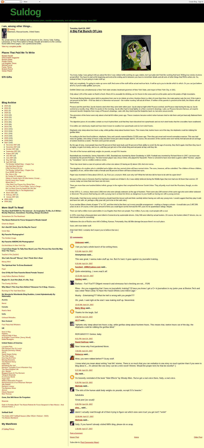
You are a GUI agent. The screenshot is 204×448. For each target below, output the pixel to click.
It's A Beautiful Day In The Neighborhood (19, 190)
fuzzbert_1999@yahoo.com (88, 267)
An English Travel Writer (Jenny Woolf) (16, 337)
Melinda (79, 386)
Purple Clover (7, 61)
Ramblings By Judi (9, 365)
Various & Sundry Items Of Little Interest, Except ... (23, 178)
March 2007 (10, 193)
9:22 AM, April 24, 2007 (84, 251)
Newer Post (74, 437)
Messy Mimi (6, 262)
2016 (6, 122)
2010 (6, 136)
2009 (6, 138)
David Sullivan (82, 342)
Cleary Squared (7, 392)
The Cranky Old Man (9, 283)
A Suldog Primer (8, 429)
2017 (6, 120)
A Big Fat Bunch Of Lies (86, 31)
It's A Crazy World (8, 377)
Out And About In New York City (13, 245)
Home (136, 437)
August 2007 (10, 153)
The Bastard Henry (9, 362)
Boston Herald (7, 56)
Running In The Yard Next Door (13, 291)
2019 (6, 115)
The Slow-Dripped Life (10, 369)
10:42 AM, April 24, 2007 (84, 305)
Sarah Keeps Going (9, 354)
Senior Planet (7, 71)
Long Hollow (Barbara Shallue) (13, 276)
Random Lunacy (8, 386)
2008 (6, 140)
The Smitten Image (9, 238)
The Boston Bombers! (10, 418)
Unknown (79, 242)
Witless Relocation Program (12, 381)
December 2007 (11, 145)
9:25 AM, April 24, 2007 (84, 263)
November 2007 (11, 147)
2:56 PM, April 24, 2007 (84, 317)
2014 (6, 126)
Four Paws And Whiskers (11, 324)
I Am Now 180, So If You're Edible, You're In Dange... (24, 186)
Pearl (4, 269)
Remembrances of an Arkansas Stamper (17, 382)
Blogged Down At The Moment (13, 373)
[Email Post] (71, 232)
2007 (6, 143)
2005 (6, 201)
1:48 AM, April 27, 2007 (84, 429)
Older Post (198, 437)
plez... (78, 408)
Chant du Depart (8, 224)
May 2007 (9, 160)
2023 (6, 106)
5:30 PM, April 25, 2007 (84, 382)
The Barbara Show (9, 388)
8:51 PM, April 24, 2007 (84, 339)
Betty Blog (80, 308)
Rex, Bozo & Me (11, 174)
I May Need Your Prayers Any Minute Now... (21, 184)
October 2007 (11, 149)
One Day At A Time (9, 358)
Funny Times (7, 67)
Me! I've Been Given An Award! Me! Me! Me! (21, 188)
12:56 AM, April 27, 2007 (84, 416)
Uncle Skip (6, 231)
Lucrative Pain (7, 347)
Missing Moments (8, 360)
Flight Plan (6, 364)
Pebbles (5, 334)
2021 (6, 110)
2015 (6, 124)
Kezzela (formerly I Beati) (11, 350)
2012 (6, 131)
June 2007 (10, 158)
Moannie (5, 401)
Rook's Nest (6, 310)
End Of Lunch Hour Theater (15, 180)
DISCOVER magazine (10, 58)
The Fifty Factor (8, 356)
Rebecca (79, 354)
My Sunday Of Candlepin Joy (16, 176)
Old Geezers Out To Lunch (12, 348)
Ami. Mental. (6, 371)
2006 (6, 199)
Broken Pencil (7, 69)
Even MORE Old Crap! (13, 172)
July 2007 (9, 155)
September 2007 (12, 151)
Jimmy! (4, 390)
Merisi (4, 303)
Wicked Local (7, 65)
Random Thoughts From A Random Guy (17, 367)
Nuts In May (6, 332)
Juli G (4, 352)
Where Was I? (10, 182)
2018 (6, 117)
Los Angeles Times (9, 63)
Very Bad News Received (14, 166)
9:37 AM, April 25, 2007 (84, 370)
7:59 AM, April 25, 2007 (84, 351)
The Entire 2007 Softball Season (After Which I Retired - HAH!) (25, 416)
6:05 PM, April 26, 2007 (84, 404)
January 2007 (11, 197)
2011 (6, 133)
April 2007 (9, 162)
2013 (6, 129)
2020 (6, 113)
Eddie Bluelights (8, 339)
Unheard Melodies (8, 317)
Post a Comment (76, 433)
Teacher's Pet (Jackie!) (10, 254)
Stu (76, 374)
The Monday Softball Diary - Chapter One (20, 170)
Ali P (77, 320)
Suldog (25, 12)
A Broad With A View (9, 335)
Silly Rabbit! (6, 384)
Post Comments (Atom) (90, 442)
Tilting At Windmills (9, 375)
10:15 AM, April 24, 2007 (84, 276)
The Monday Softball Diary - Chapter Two (20, 164)
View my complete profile (11, 46)
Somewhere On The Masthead (13, 216)
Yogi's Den (6, 379)
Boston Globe (7, 60)
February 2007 (11, 195)
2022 (6, 108)
